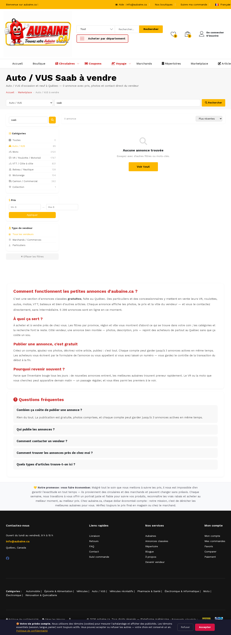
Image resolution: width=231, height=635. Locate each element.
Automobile (33, 591)
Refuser (185, 627)
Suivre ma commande (194, 4)
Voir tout (143, 166)
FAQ (91, 546)
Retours (94, 541)
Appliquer (32, 215)
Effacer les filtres (33, 256)
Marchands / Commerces (26, 239)
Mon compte (212, 535)
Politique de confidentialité (32, 630)
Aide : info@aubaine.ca (132, 4)
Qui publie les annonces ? (36, 429)
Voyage (121, 63)
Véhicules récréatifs (121, 591)
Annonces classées (156, 541)
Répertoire (151, 546)
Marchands (144, 63)
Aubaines (150, 535)
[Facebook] (7, 558)
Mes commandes (214, 541)
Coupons (94, 63)
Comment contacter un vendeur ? (42, 441)
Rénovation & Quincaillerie (41, 595)
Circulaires (66, 63)
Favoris (208, 546)
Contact (94, 551)
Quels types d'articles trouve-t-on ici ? (46, 464)
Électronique (13, 595)
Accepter (205, 627)
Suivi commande (99, 556)
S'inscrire (212, 35)
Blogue (149, 551)
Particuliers (18, 245)
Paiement (210, 556)
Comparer (210, 551)
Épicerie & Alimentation (58, 591)
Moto (206, 591)
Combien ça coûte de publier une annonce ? (49, 410)
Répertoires (172, 63)
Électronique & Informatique (182, 591)
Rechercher (150, 29)
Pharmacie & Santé (148, 591)
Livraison (94, 535)
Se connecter (215, 32)
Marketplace (199, 63)
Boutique (39, 63)
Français (224, 4)
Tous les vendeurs (23, 234)
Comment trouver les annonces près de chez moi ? (55, 453)
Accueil (17, 63)
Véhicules (82, 591)
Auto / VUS (98, 591)
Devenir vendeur (155, 562)
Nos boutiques (164, 4)
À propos (150, 556)
